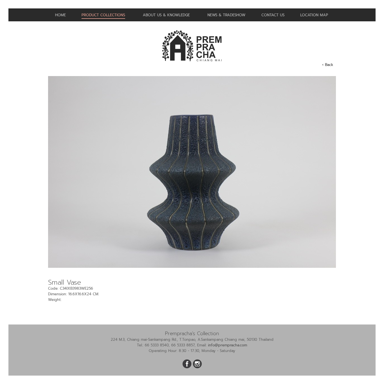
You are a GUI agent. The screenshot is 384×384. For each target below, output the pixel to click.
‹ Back (327, 64)
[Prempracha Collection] (192, 63)
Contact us (272, 15)
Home (60, 15)
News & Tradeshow (226, 15)
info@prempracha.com (227, 345)
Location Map (314, 15)
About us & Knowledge (166, 15)
